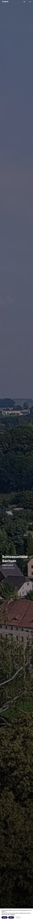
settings (13, 914)
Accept (4, 917)
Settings (18, 917)
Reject (11, 917)
